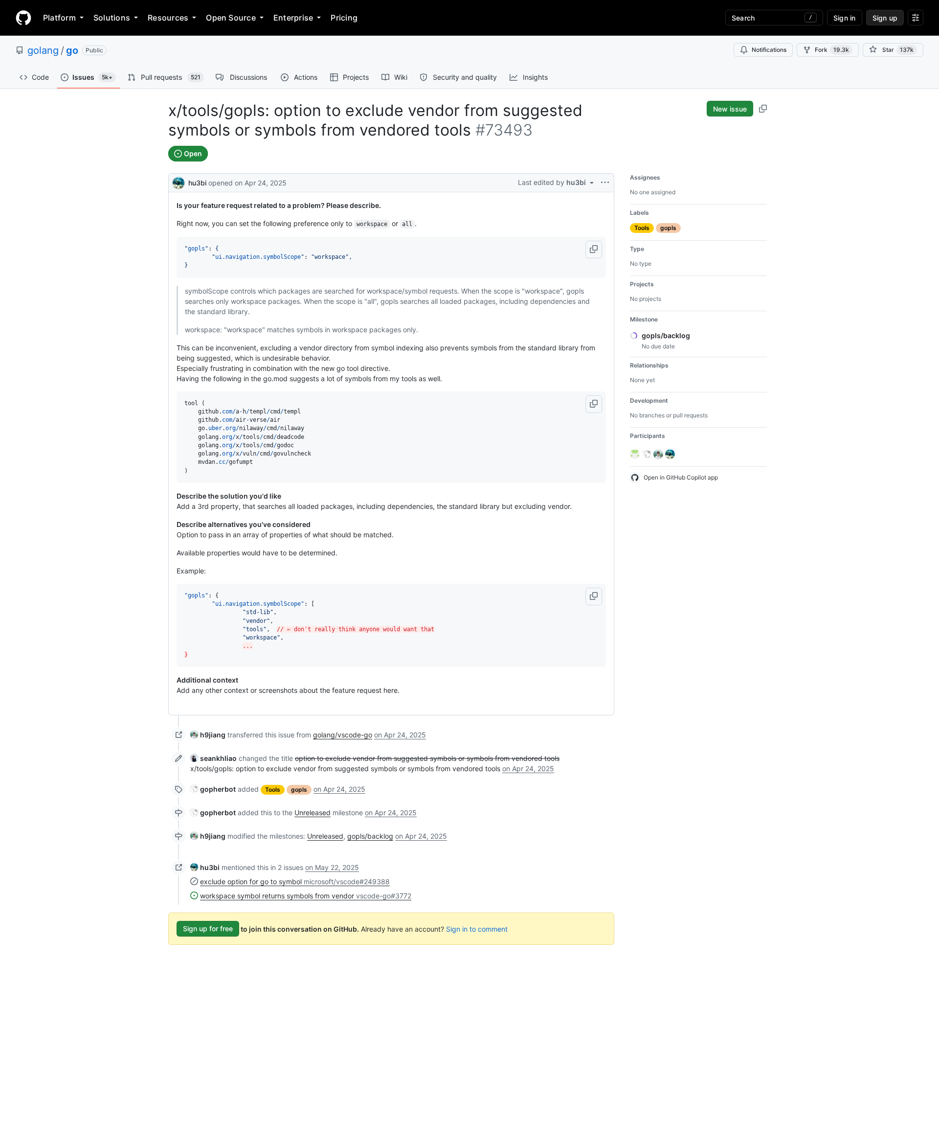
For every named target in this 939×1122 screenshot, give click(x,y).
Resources (168, 18)
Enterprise (293, 18)
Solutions (111, 18)
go (72, 50)
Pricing (344, 18)
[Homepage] (23, 17)
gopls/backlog (370, 836)
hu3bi (197, 183)
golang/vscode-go (342, 735)
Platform (59, 18)
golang (43, 50)
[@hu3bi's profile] (178, 182)
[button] (593, 249)
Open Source (231, 18)
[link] (207, 735)
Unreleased (312, 812)
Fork (832, 49)
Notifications (769, 49)
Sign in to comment (477, 928)
